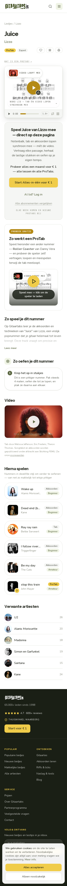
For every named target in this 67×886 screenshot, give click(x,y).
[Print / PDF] (59, 50)
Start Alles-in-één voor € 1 (33, 182)
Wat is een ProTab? (18, 61)
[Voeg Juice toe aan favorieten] (41, 50)
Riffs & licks (43, 767)
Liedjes (8, 23)
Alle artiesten (12, 773)
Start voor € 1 (17, 728)
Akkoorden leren (46, 761)
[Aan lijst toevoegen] (50, 50)
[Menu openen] (59, 6)
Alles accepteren (33, 867)
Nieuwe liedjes (13, 761)
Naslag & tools (45, 773)
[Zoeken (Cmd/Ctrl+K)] (50, 6)
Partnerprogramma (15, 808)
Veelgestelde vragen (16, 814)
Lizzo (18, 23)
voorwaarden (17, 455)
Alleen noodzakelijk (33, 876)
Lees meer (10, 348)
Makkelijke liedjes (14, 767)
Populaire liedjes (14, 755)
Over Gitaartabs (13, 801)
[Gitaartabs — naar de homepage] (16, 6)
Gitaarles (41, 755)
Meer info (30, 859)
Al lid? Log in (33, 194)
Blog (39, 780)
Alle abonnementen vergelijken (33, 203)
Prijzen (8, 795)
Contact (9, 820)
